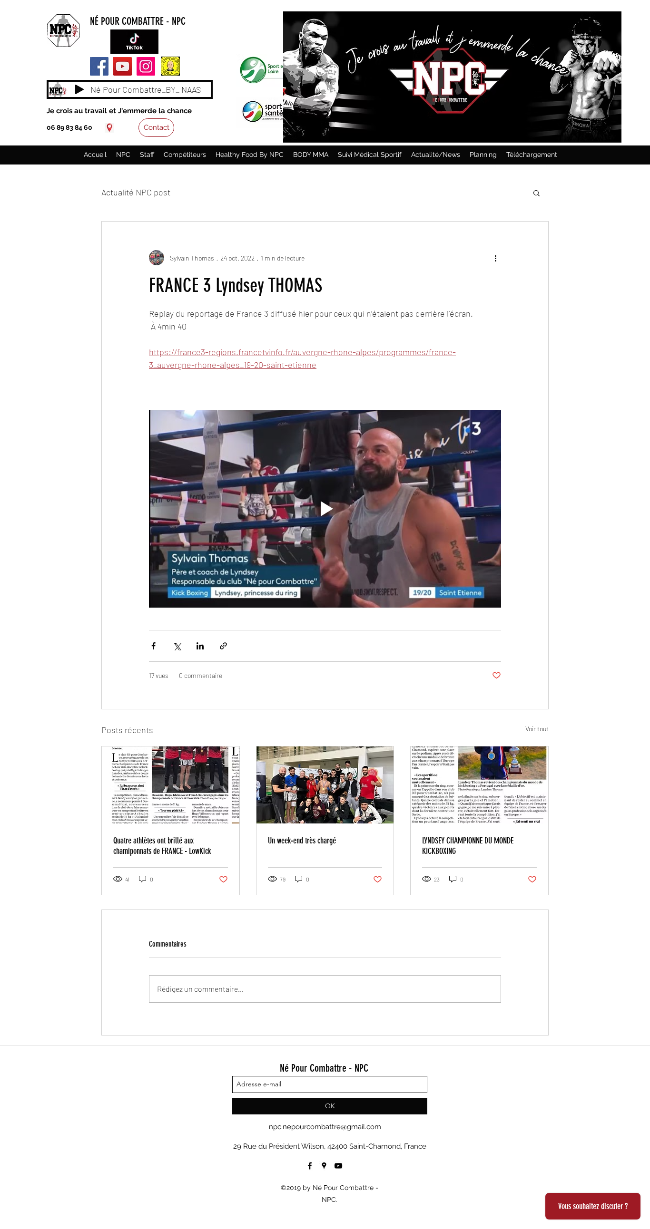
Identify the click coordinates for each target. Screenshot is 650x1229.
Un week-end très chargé (302, 840)
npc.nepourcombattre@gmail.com (325, 1127)
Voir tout (537, 729)
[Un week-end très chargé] (325, 784)
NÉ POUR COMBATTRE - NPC (138, 21)
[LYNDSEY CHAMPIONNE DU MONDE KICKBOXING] (479, 784)
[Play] (79, 89)
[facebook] (310, 1166)
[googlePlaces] (109, 128)
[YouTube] (122, 66)
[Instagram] (146, 66)
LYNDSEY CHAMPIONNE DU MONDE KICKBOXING (467, 845)
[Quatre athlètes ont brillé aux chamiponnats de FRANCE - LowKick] (170, 784)
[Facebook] (99, 66)
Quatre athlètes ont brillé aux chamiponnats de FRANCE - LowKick (162, 845)
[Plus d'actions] (495, 257)
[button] (536, 192)
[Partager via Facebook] (153, 645)
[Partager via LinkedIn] (200, 645)
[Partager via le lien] (223, 645)
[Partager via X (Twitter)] (176, 645)
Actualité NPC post (135, 192)
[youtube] (338, 1166)
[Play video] (325, 509)
